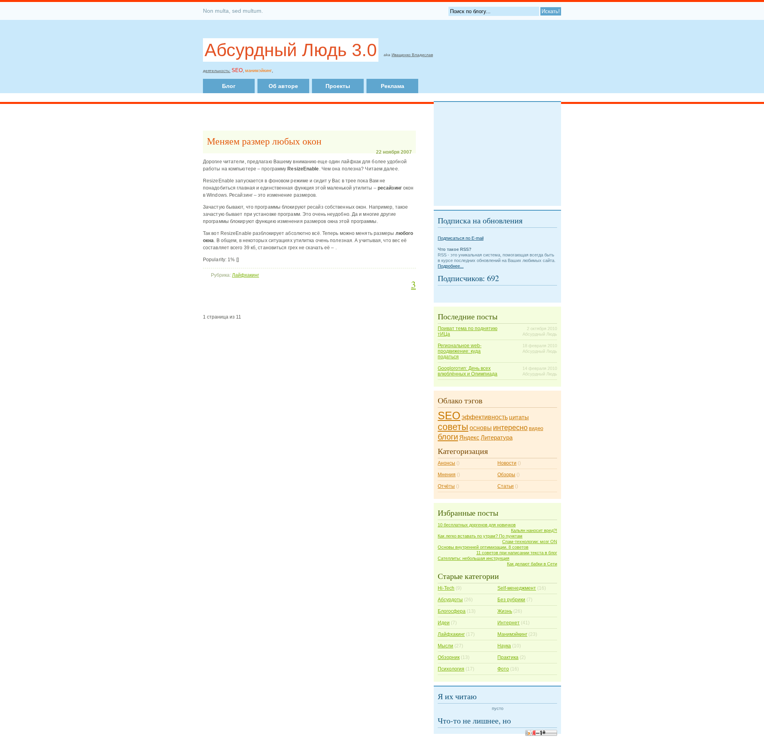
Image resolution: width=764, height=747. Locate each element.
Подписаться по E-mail (460, 238)
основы (481, 427)
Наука (504, 646)
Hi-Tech (446, 588)
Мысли (445, 646)
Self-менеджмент (516, 588)
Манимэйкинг (512, 634)
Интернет (508, 623)
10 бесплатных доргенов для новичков (477, 524)
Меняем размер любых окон (264, 141)
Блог (229, 86)
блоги (448, 436)
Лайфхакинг (245, 275)
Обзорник (449, 657)
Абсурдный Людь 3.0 (291, 50)
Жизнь (504, 611)
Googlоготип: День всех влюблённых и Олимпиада (467, 371)
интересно (510, 427)
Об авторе (283, 86)
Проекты (337, 86)
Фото (503, 669)
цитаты (519, 417)
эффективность (485, 417)
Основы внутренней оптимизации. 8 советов (483, 547)
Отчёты (446, 486)
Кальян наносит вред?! (534, 530)
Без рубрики (511, 599)
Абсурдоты (450, 599)
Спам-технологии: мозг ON (529, 541)
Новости (506, 463)
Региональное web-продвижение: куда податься (459, 351)
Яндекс (469, 437)
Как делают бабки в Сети (532, 563)
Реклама (392, 86)
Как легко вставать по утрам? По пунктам (480, 536)
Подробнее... (451, 266)
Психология (451, 669)
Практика (507, 657)
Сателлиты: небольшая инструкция (473, 558)
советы (453, 427)
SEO (449, 416)
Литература (497, 437)
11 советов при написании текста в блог (516, 552)
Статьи (505, 486)
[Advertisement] (367, 69)
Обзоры (506, 474)
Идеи (444, 623)
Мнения (447, 474)
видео (536, 428)
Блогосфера (452, 611)
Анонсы (446, 463)
